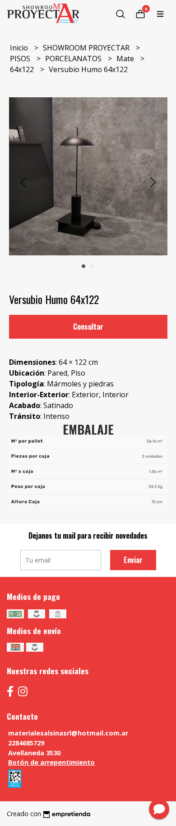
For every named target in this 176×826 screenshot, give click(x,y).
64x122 (23, 69)
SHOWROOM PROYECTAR (87, 48)
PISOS (21, 59)
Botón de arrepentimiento (51, 762)
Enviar (133, 559)
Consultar (88, 326)
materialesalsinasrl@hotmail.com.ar (68, 733)
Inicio (20, 48)
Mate (126, 59)
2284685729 (26, 743)
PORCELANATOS (74, 59)
